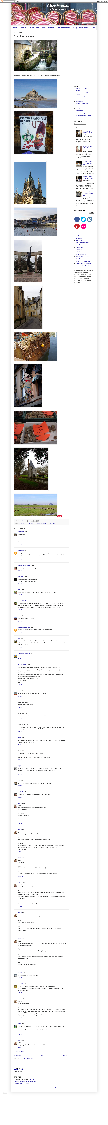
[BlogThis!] (33, 521)
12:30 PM (20, 967)
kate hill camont (80, 245)
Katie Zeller (21, 984)
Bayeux (20, 523)
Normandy (44, 523)
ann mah (78, 108)
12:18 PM (20, 876)
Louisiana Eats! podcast (82, 103)
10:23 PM (20, 786)
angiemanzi (21, 550)
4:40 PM (20, 1034)
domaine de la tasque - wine (83, 263)
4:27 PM (20, 595)
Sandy (19, 616)
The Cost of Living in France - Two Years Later (88, 163)
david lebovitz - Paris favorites (84, 97)
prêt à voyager (79, 110)
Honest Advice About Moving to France (87, 133)
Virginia (20, 766)
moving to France (48, 28)
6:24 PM (20, 621)
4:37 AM (20, 718)
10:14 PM (20, 744)
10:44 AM (20, 1047)
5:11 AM (20, 797)
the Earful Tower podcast (82, 106)
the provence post (81, 254)
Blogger (57, 1088)
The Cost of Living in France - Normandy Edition (88, 193)
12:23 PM (20, 906)
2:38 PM (20, 570)
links (93, 28)
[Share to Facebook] (37, 521)
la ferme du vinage (80, 113)
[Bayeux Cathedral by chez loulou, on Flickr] (30, 204)
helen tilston (21, 531)
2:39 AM (20, 647)
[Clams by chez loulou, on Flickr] (35, 444)
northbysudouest (22, 664)
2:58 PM (20, 759)
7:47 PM (20, 774)
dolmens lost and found (82, 266)
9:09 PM (20, 731)
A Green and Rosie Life (24, 653)
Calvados (24, 523)
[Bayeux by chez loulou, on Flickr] (35, 71)
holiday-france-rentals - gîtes (83, 261)
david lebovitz (79, 240)
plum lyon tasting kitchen (82, 242)
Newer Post (17, 1055)
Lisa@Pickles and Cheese (24, 565)
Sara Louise (21, 792)
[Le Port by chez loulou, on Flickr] (35, 236)
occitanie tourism (80, 252)
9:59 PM (20, 632)
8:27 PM (20, 993)
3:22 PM (20, 583)
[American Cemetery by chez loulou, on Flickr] (28, 282)
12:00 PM (20, 823)
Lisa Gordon (21, 576)
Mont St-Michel (38, 523)
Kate (19, 781)
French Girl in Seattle (23, 601)
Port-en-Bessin (51, 523)
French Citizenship (63, 28)
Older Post (65, 1055)
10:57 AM (20, 658)
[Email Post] (27, 521)
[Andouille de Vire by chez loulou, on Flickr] (33, 154)
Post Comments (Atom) (28, 1058)
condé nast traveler (81, 99)
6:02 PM (20, 610)
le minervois (79, 249)
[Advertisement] (84, 57)
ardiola (19, 1023)
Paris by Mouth (80, 101)
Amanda (20, 973)
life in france (31, 523)
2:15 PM (20, 544)
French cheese (34, 28)
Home (15, 28)
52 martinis (79, 238)
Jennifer (22, 521)
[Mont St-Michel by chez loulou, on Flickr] (35, 107)
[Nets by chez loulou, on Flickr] (35, 360)
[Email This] (32, 521)
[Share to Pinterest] (38, 521)
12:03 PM (20, 852)
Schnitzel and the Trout (24, 627)
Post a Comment (20, 1051)
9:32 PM (20, 685)
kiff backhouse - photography (83, 259)
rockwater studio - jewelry (83, 256)
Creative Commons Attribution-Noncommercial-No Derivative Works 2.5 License (25, 1081)
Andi (19, 691)
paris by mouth (80, 236)
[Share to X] (35, 521)
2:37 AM (20, 696)
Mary (19, 638)
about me (23, 28)
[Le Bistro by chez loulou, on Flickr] (28, 407)
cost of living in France (80, 28)
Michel (19, 590)
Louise (19, 737)
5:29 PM (20, 978)
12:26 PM (20, 933)
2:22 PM (20, 559)
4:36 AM (20, 707)
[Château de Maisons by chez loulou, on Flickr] (31, 490)
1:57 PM (20, 1017)
